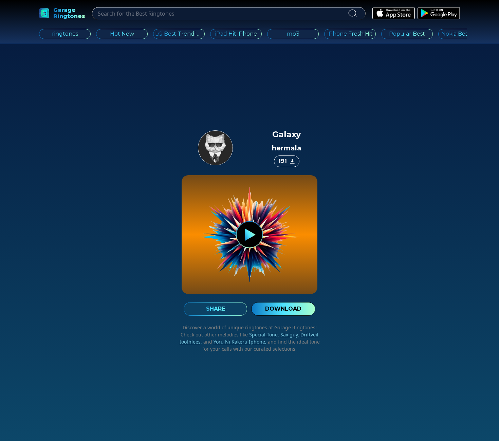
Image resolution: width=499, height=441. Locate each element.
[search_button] (352, 13)
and (234, 341)
